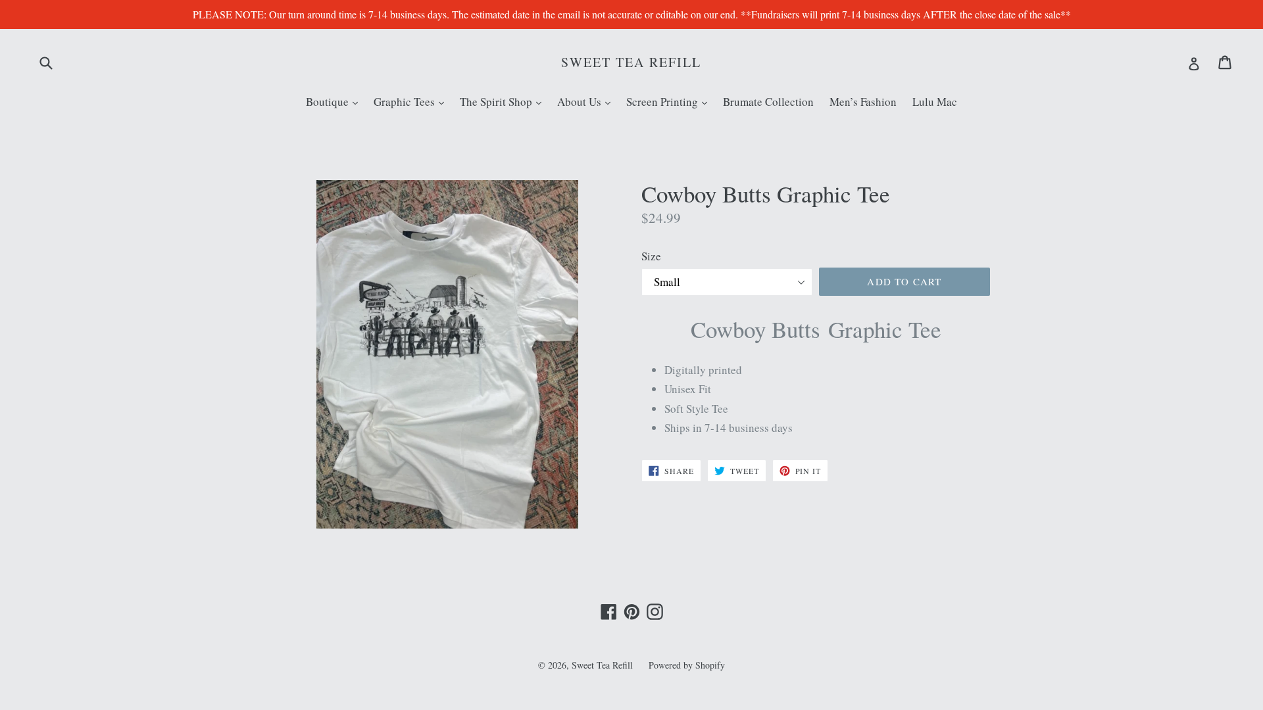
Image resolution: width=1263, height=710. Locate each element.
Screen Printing (670, 101)
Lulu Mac (934, 101)
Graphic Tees (412, 101)
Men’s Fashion (863, 101)
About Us (587, 101)
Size (651, 256)
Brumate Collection (768, 101)
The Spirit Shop (504, 101)
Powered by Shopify (687, 665)
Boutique (335, 101)
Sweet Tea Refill (631, 62)
